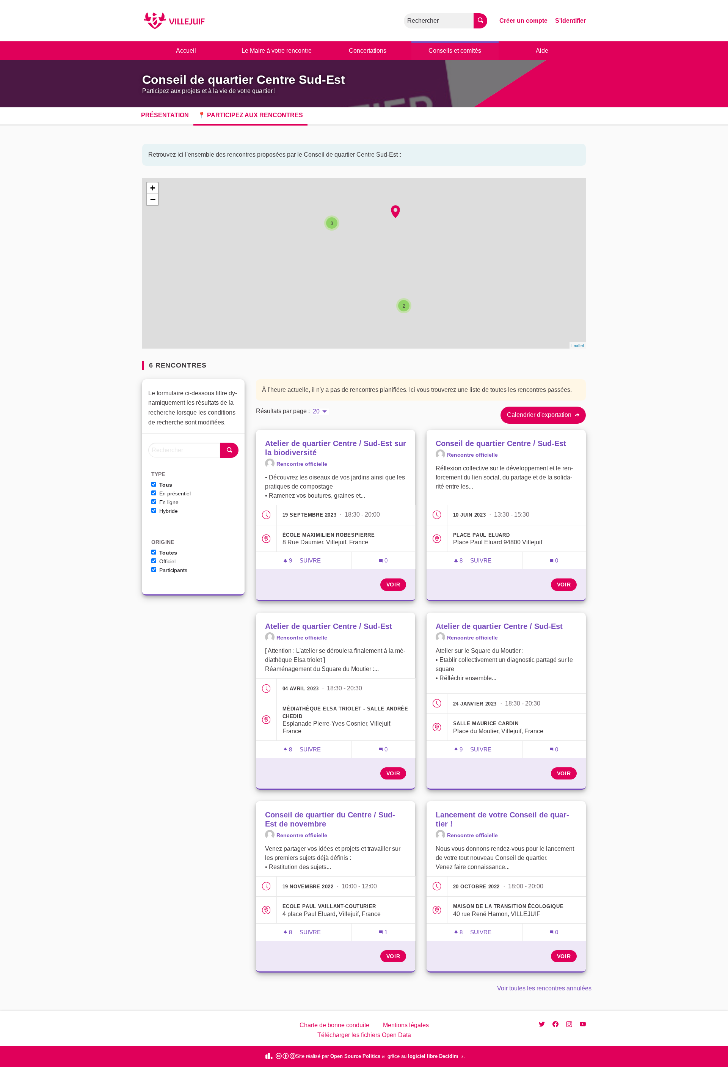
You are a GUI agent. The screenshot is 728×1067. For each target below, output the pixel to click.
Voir (393, 584)
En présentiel (175, 493)
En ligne (169, 502)
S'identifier (570, 20)
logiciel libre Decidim (436, 1056)
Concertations (367, 50)
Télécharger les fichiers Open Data (364, 1035)
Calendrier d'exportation (540, 415)
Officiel (167, 561)
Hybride (168, 511)
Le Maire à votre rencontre (277, 50)
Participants (173, 570)
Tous (165, 485)
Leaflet (577, 345)
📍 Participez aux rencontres (250, 115)
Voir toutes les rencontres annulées (544, 988)
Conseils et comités (454, 50)
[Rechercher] (480, 20)
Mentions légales (406, 1025)
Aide (542, 50)
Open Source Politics (358, 1056)
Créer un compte (523, 20)
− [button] (152, 199)
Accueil (186, 50)
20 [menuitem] (316, 412)
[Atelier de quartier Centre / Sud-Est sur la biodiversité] (395, 211)
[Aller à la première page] (174, 20)
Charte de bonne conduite (334, 1025)
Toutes (168, 553)
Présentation (165, 115)
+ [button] (152, 188)
